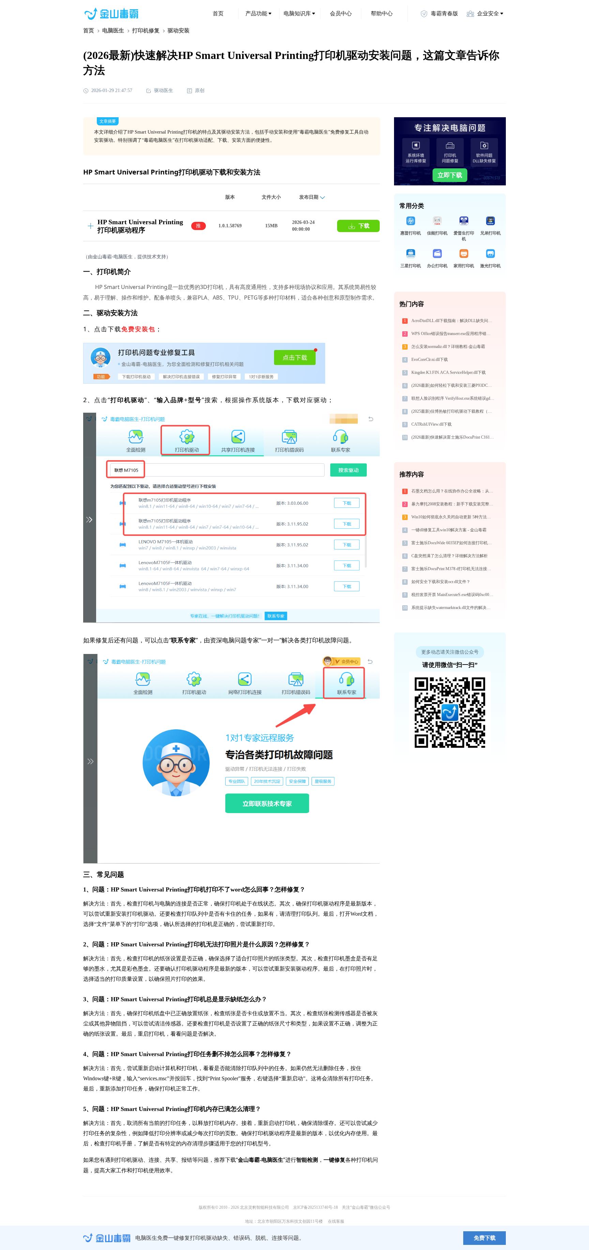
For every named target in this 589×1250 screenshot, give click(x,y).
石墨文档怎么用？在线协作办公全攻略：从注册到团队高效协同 (453, 491)
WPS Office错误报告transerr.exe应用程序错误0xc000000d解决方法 (453, 333)
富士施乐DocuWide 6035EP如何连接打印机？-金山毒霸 (453, 542)
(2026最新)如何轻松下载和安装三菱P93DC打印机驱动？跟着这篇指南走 (453, 385)
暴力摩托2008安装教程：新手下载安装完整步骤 (453, 504)
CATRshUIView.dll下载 (431, 424)
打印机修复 (146, 30)
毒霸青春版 (444, 13)
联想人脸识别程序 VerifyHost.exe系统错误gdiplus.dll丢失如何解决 (453, 398)
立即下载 (450, 175)
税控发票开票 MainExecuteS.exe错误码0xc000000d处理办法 (453, 594)
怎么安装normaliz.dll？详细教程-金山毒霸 (448, 346)
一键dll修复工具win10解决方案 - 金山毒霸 (448, 530)
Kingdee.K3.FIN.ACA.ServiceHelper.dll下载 (448, 372)
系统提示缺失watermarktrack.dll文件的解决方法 (453, 607)
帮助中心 (382, 13)
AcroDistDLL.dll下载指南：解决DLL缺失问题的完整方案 (453, 320)
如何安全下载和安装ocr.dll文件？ (440, 581)
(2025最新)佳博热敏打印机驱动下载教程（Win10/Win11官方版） (453, 411)
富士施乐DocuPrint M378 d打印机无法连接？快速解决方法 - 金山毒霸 (453, 568)
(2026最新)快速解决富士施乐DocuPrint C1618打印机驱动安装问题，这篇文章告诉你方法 (453, 437)
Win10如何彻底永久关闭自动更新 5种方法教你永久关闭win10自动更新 (453, 517)
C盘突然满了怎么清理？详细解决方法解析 (449, 555)
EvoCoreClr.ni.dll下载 (429, 359)
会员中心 (341, 13)
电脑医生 (113, 30)
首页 (218, 13)
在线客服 (336, 1221)
